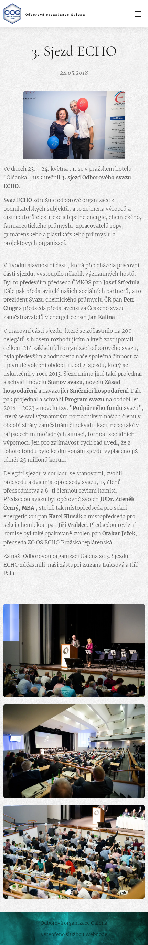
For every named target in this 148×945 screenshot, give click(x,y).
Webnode (96, 934)
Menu (138, 14)
